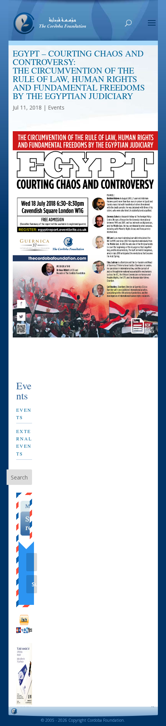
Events (56, 107)
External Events (24, 442)
